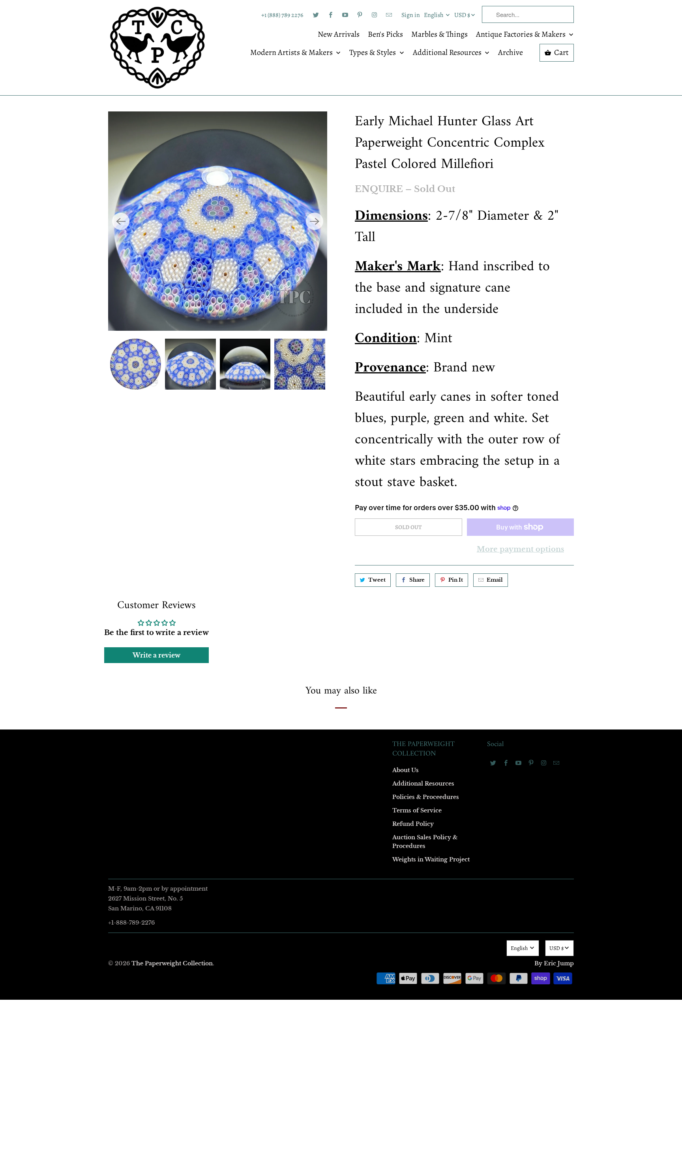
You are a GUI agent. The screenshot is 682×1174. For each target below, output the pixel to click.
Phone (236, 608)
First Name (241, 517)
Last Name (241, 562)
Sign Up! (341, 741)
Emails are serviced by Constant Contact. (292, 718)
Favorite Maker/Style (253, 653)
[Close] (455, 417)
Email (235, 471)
